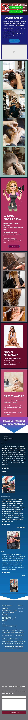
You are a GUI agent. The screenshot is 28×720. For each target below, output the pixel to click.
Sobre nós (20, 608)
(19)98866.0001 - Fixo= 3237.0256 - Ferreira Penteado (9, 612)
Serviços (20, 611)
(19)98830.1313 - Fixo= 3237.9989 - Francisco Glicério (9, 619)
